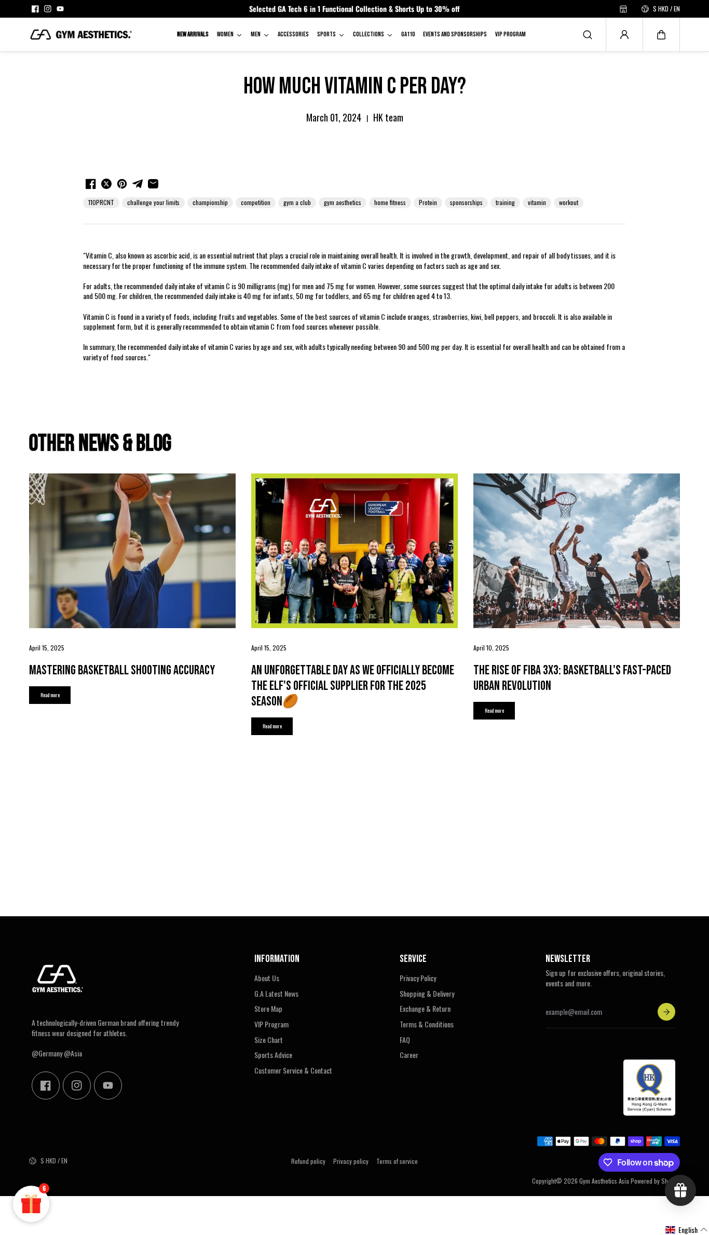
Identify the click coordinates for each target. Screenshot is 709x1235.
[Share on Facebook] (91, 184)
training (505, 202)
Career (409, 1055)
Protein (428, 202)
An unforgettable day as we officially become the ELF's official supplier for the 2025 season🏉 (352, 686)
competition (255, 202)
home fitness (390, 202)
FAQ (405, 1040)
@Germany (47, 1053)
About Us (266, 978)
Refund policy (308, 1161)
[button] (661, 34)
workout (568, 202)
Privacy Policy (418, 978)
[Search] (587, 34)
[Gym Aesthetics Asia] (81, 34)
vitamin (537, 202)
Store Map (268, 1008)
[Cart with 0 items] (661, 34)
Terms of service (397, 1161)
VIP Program (271, 1024)
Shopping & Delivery (427, 993)
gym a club (297, 202)
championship (210, 202)
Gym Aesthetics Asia (604, 1180)
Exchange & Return (425, 1008)
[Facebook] (35, 9)
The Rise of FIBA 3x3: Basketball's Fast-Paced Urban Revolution (572, 678)
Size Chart (268, 1040)
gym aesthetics (342, 202)
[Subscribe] (666, 1012)
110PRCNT (101, 202)
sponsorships (466, 202)
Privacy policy (351, 1161)
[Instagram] (48, 9)
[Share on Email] (153, 184)
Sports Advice (273, 1055)
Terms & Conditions (427, 1024)
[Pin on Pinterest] (122, 184)
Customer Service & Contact (293, 1070)
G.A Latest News (276, 993)
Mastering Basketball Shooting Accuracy (122, 670)
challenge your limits (153, 202)
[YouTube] (60, 9)
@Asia (73, 1053)
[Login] (624, 34)
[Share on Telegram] (137, 184)
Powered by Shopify (655, 1180)
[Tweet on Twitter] (106, 184)
